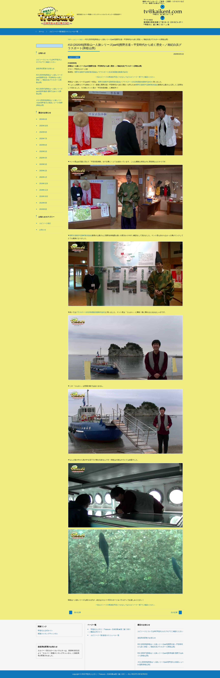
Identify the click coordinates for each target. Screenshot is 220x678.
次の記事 (174, 612)
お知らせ (42, 230)
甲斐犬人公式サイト (45, 631)
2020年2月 (43, 171)
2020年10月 (43, 126)
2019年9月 (43, 203)
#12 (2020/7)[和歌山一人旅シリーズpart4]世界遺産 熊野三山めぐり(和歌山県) (49, 91)
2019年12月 (43, 183)
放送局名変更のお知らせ (45, 69)
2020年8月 (43, 132)
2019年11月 (43, 190)
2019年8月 (43, 209)
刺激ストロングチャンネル (48, 634)
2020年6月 (43, 145)
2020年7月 (43, 139)
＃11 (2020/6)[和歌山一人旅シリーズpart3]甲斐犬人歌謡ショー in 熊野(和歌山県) (49, 102)
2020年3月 (43, 164)
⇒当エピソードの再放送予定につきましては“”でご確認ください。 (125, 77)
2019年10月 (43, 196)
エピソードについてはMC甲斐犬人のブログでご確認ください (160, 631)
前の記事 (77, 612)
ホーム (41, 31)
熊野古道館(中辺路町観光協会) (85, 72)
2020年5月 (43, 151)
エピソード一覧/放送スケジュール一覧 (64, 31)
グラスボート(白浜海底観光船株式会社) (113, 72)
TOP (69, 39)
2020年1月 (43, 177)
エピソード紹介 (78, 39)
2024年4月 (43, 119)
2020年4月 (43, 158)
